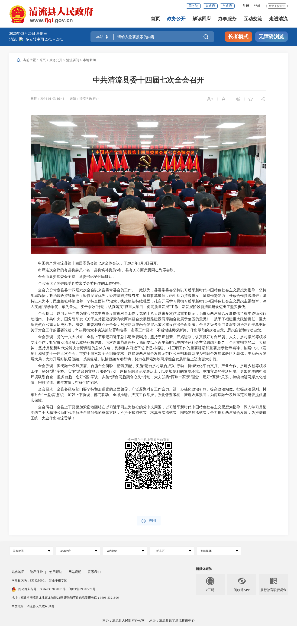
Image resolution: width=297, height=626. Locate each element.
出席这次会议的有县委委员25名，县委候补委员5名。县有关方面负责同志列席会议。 (104, 270)
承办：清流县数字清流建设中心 (172, 620)
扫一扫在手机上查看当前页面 (148, 439)
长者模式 (238, 36)
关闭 (148, 521)
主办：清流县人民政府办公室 (123, 620)
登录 (257, 5)
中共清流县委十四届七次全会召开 (148, 80)
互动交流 (253, 18)
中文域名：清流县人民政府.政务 (33, 606)
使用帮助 (55, 572)
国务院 (193, 6)
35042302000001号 (53, 589)
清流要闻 (72, 60)
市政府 (227, 6)
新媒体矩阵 (204, 569)
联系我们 (94, 572)
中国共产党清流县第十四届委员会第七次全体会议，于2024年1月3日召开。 (96, 263)
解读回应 (202, 18)
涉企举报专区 (58, 580)
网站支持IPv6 (277, 6)
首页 (155, 18)
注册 (246, 5)
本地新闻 (89, 60)
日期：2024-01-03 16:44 (47, 99)
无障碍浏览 (271, 36)
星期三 (41, 33)
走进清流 (278, 18)
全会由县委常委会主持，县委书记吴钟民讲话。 (73, 277)
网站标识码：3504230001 (29, 580)
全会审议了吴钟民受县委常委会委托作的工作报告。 (77, 283)
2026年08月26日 (22, 33)
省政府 (210, 6)
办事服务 (227, 18)
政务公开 (176, 18)
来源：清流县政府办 (84, 99)
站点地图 (18, 572)
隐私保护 (36, 572)
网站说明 (74, 572)
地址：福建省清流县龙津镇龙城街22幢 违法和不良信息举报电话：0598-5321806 (65, 597)
